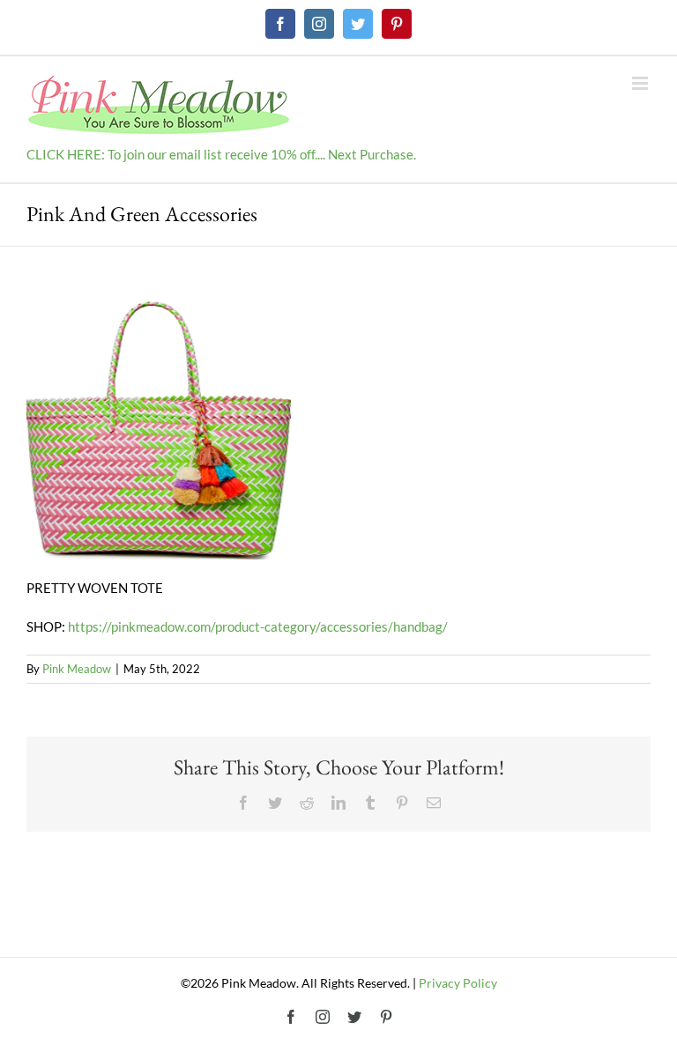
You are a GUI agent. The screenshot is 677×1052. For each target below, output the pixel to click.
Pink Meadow (76, 669)
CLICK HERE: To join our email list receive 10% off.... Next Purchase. (221, 154)
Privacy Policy (458, 982)
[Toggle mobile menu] (641, 83)
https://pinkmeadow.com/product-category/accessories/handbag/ (258, 626)
